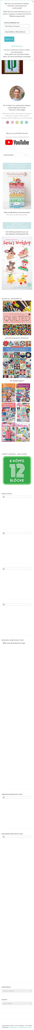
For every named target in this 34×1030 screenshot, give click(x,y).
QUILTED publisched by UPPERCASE (17, 338)
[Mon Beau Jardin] (17, 497)
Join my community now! (12, 23)
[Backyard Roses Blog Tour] (17, 798)
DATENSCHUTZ (22, 1027)
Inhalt (13, 46)
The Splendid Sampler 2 (17, 381)
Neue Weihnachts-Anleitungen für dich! (17, 234)
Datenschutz (19, 46)
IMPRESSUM (13, 1027)
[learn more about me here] (17, 102)
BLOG (30, 1027)
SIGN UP (9, 39)
